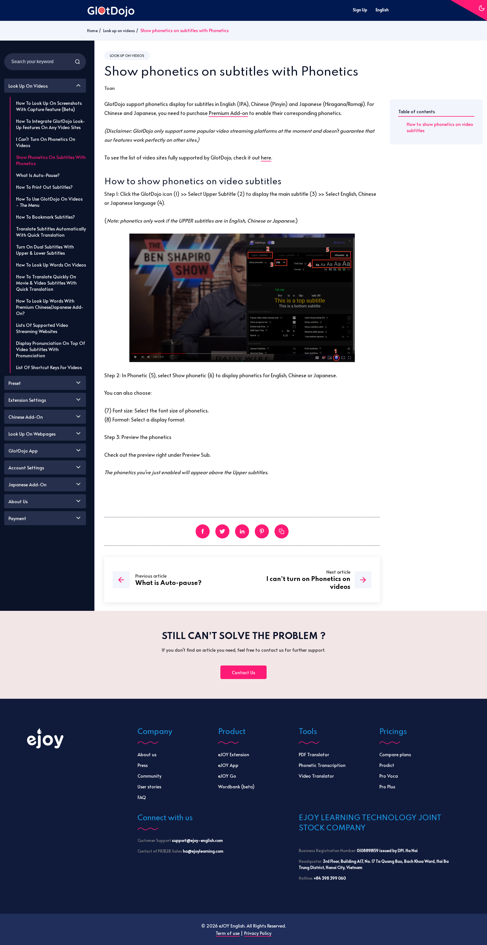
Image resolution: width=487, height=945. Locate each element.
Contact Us (243, 672)
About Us (18, 501)
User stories (149, 786)
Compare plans (395, 754)
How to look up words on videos (51, 264)
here (266, 157)
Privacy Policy (257, 933)
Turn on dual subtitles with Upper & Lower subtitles (45, 249)
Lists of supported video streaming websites (42, 328)
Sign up (360, 9)
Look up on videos (119, 30)
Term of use (228, 933)
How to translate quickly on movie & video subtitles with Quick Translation (46, 282)
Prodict (386, 765)
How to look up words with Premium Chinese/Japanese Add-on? (49, 307)
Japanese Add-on (27, 484)
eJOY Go (227, 776)
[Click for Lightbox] (242, 298)
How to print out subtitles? (44, 187)
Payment (17, 518)
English (382, 9)
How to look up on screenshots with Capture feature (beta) (49, 106)
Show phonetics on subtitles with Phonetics (51, 160)
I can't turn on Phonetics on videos (45, 142)
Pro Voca (388, 776)
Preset (14, 383)
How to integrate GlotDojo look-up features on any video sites (50, 124)
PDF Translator (314, 754)
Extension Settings (27, 400)
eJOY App (228, 765)
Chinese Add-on (25, 417)
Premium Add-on (228, 112)
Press (143, 765)
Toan (109, 88)
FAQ (142, 797)
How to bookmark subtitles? (45, 217)
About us (147, 754)
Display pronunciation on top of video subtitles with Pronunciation (50, 349)
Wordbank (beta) (236, 786)
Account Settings (26, 467)
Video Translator (316, 776)
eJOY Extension (233, 754)
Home (92, 30)
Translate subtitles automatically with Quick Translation (51, 231)
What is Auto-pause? (38, 175)
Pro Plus (387, 786)
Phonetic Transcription (322, 765)
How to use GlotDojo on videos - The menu (49, 202)
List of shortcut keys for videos (49, 367)
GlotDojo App (23, 450)
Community (149, 776)
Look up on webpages (32, 434)
